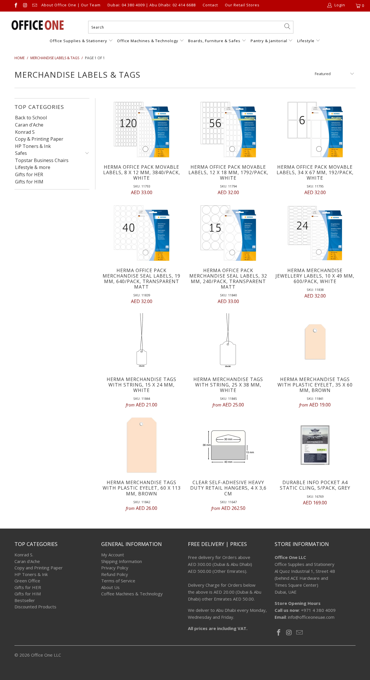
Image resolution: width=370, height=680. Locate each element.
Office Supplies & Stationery (79, 40)
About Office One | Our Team (71, 5)
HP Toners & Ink (33, 146)
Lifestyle (305, 40)
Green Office (27, 581)
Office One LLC (46, 655)
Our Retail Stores (242, 5)
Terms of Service (118, 581)
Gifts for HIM (29, 182)
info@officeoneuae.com (311, 617)
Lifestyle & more (32, 167)
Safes (21, 153)
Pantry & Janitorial (269, 40)
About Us (110, 587)
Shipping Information (121, 561)
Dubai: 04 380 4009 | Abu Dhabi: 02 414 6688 (152, 5)
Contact (210, 5)
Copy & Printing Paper (39, 139)
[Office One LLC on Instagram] (24, 5)
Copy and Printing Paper (38, 568)
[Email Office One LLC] (34, 5)
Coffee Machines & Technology (132, 594)
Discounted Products (35, 607)
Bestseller (24, 600)
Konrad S (25, 132)
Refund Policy (114, 574)
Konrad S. (23, 555)
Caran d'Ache (29, 125)
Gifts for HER (29, 174)
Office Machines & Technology (147, 40)
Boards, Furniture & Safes (214, 40)
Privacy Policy (114, 568)
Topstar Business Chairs (42, 160)
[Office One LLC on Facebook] (15, 5)
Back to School (31, 117)
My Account (112, 555)
